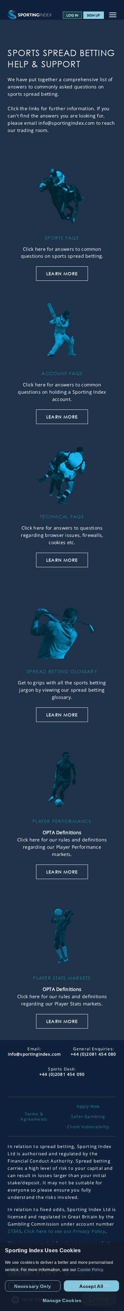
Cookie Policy (90, 1269)
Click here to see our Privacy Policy (64, 1231)
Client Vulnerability (88, 1127)
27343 (14, 1231)
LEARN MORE (62, 273)
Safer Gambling (88, 1116)
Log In (72, 15)
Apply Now (88, 1106)
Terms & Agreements (34, 1116)
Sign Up (93, 15)
